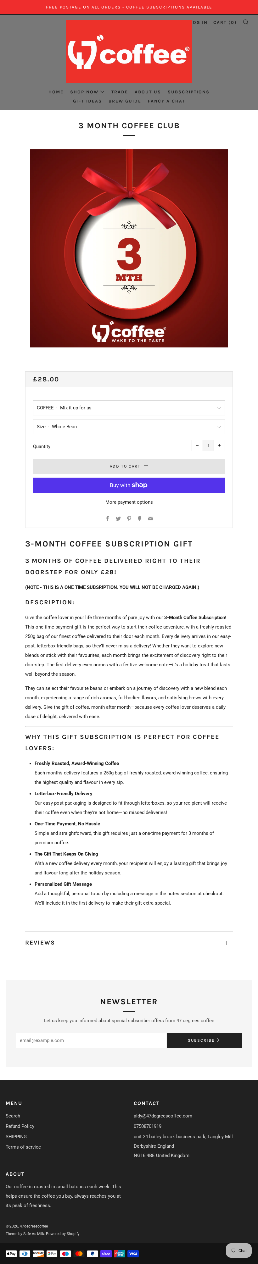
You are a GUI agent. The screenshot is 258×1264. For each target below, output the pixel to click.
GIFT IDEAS (87, 101)
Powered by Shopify (63, 1234)
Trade (119, 92)
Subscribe (201, 1040)
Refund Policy (20, 1126)
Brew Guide (125, 101)
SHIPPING (16, 1136)
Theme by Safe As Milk (25, 1234)
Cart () (225, 22)
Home (56, 92)
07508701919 (147, 1126)
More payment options (129, 502)
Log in (199, 22)
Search (13, 1116)
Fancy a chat (166, 101)
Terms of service (23, 1147)
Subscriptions (189, 92)
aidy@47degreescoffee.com (163, 1116)
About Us (148, 92)
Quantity (41, 446)
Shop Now (84, 92)
